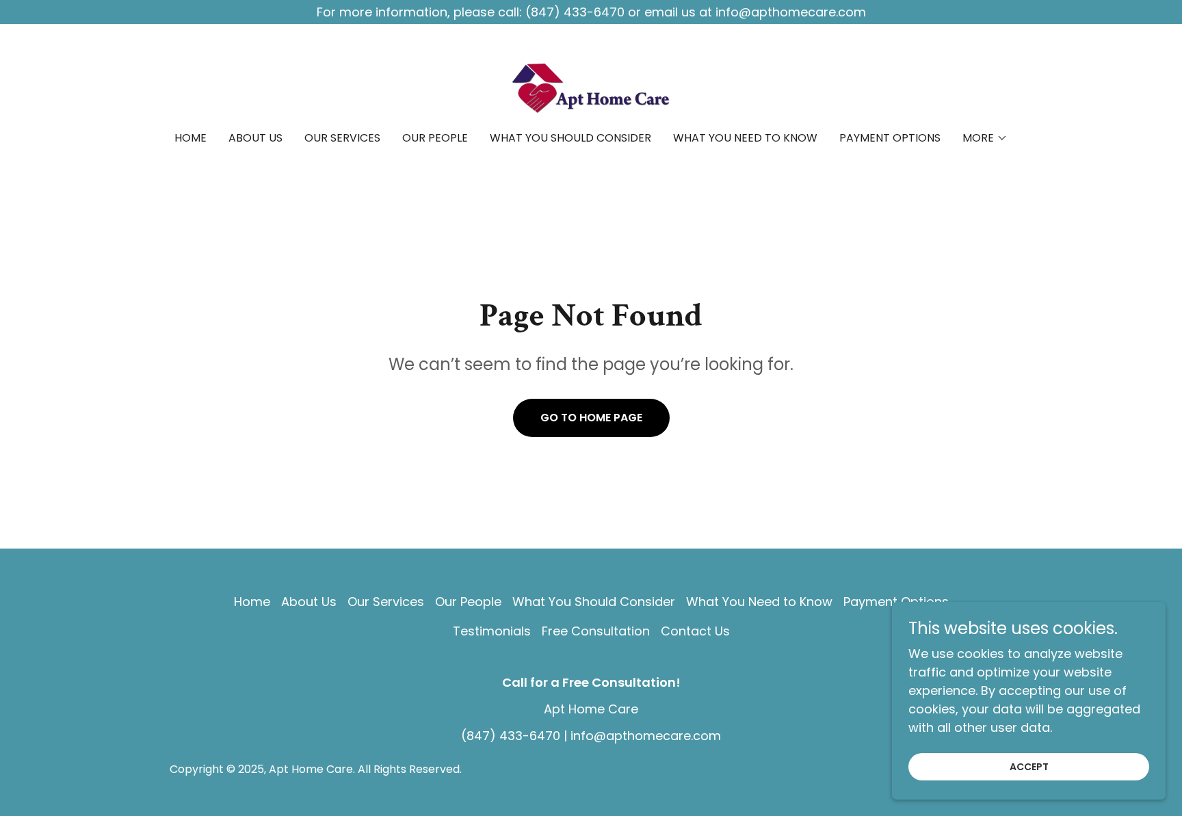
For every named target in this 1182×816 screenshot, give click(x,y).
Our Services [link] (342, 138)
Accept (1029, 767)
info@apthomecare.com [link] (645, 735)
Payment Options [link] (890, 138)
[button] (985, 138)
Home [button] (252, 601)
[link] (591, 86)
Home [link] (190, 138)
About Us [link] (255, 138)
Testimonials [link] (492, 631)
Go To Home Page (591, 417)
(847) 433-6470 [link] (510, 735)
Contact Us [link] (695, 631)
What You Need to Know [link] (745, 138)
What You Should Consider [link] (570, 138)
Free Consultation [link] (596, 631)
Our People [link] (435, 138)
